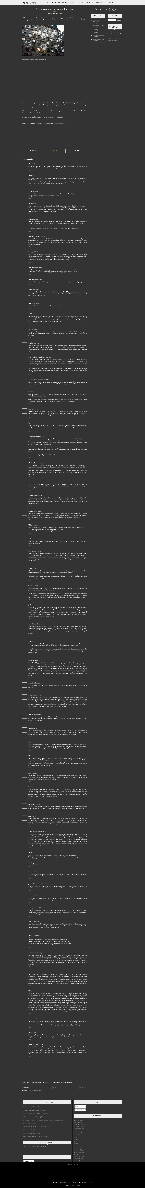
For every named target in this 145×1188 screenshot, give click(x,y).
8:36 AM (43, 883)
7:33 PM (35, 773)
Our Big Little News (29, 1123)
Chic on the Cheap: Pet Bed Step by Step (34, 1117)
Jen (29, 203)
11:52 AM (40, 511)
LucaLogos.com (76, 1185)
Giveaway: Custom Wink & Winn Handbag (35, 1136)
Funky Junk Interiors (96, 20)
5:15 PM (46, 953)
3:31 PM (40, 695)
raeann (30, 392)
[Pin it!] (35, 150)
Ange (30, 176)
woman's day (77, 1161)
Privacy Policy (88, 1182)
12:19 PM (38, 551)
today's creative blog (79, 1156)
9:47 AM (44, 908)
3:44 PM (40, 714)
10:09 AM (36, 343)
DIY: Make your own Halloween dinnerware (35, 1113)
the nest (76, 1154)
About (110, 2)
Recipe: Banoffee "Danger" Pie (31, 1107)
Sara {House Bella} (34, 624)
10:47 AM (36, 392)
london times (77, 1131)
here (41, 1146)
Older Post (83, 1087)
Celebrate (89, 2)
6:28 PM (36, 756)
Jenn (29, 742)
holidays (55, 150)
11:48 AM (40, 495)
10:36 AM (46, 379)
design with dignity (79, 1124)
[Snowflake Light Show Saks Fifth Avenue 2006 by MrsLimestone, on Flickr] (43, 41)
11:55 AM (35, 525)
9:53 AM (36, 303)
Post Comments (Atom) (36, 1090)
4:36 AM (35, 871)
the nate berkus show (79, 1152)
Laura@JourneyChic (35, 908)
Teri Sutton (32, 551)
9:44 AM (46, 252)
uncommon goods (79, 1158)
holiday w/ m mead (79, 1126)
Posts (77, 1106)
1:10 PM (37, 991)
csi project (76, 1139)
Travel (80, 2)
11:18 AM (38, 423)
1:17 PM (34, 1032)
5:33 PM (34, 742)
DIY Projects (63, 2)
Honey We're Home (98, 39)
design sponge (78, 1122)
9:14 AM (34, 175)
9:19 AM (35, 191)
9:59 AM (35, 313)
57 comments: (76, 150)
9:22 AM (33, 203)
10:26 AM (48, 357)
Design (73, 2)
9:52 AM (36, 289)
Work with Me (101, 2)
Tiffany (30, 525)
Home (54, 1087)
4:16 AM (37, 1018)
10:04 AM (36, 921)
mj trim (76, 1143)
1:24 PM (35, 605)
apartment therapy (79, 1120)
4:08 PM (34, 728)
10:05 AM (36, 935)
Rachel (30, 191)
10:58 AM (35, 409)
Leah (30, 728)
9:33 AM (35, 219)
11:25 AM (34, 482)
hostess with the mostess (80, 1133)
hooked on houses (79, 1128)
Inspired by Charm (98, 25)
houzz (75, 1137)
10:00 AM (34, 329)
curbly (75, 1141)
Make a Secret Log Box (29, 1130)
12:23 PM (33, 568)
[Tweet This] (33, 150)
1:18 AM (35, 852)
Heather (31, 343)
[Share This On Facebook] (30, 150)
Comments (79, 1109)
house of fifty (77, 1135)
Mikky (30, 853)
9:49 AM (39, 279)
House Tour (51, 2)
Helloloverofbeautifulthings (37, 832)
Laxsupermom (33, 714)
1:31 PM (43, 624)
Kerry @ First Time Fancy (36, 357)
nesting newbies (78, 1148)
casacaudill (32, 660)
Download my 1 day (29, 1146)
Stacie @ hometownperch (36, 463)
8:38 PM (35, 787)
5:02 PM (41, 1044)
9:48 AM (39, 267)
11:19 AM (41, 436)
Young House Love (98, 35)
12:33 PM (42, 586)
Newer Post (26, 1087)
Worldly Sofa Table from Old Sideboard (34, 1110)
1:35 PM (33, 641)
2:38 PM (40, 683)
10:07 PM (34, 816)
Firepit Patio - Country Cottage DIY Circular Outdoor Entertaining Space (43, 1120)
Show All (103, 42)
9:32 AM (35, 895)
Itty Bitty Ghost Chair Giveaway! (32, 1133)
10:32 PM (49, 831)
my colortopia (77, 1146)
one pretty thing (78, 1150)
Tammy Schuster (33, 586)
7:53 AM (33, 972)
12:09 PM (35, 539)
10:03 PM (37, 804)
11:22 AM (47, 463)
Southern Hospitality (96, 30)
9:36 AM (43, 236)
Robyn (30, 539)
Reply (29, 170)
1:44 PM (38, 660)
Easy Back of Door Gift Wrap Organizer (34, 1126)
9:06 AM (33, 163)
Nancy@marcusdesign (35, 953)
